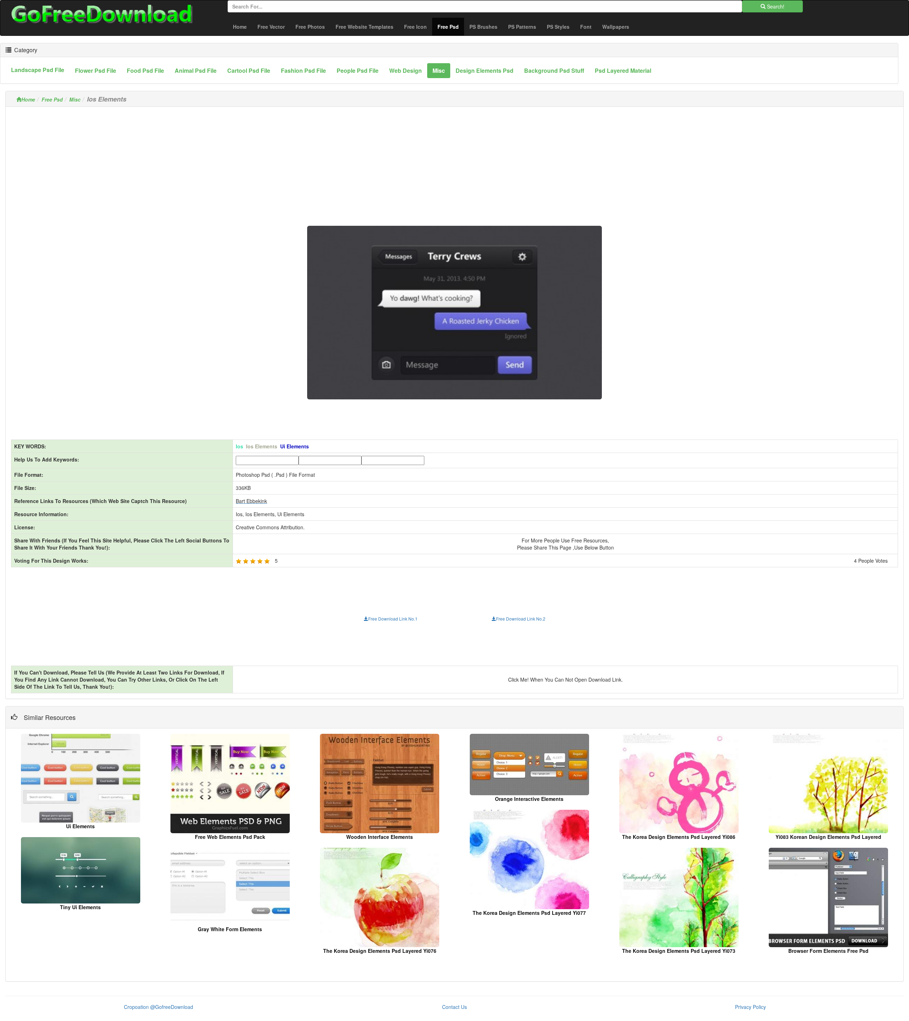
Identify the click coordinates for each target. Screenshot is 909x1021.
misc (438, 70)
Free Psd (450, 26)
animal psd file (196, 70)
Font (586, 26)
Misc (75, 99)
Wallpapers (615, 26)
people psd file (358, 70)
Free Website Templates (364, 26)
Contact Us (454, 1006)
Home (240, 26)
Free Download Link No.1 (393, 619)
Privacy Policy (750, 1006)
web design (405, 70)
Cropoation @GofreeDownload (158, 1006)
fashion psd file (303, 70)
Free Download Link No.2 (520, 619)
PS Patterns (522, 26)
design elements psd (484, 70)
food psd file (145, 70)
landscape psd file (37, 70)
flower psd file (95, 70)
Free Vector (271, 26)
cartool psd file (248, 70)
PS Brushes (483, 26)
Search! (775, 6)
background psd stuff (554, 70)
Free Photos (310, 26)
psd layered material (623, 70)
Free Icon (415, 26)
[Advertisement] (454, 162)
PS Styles (558, 26)
